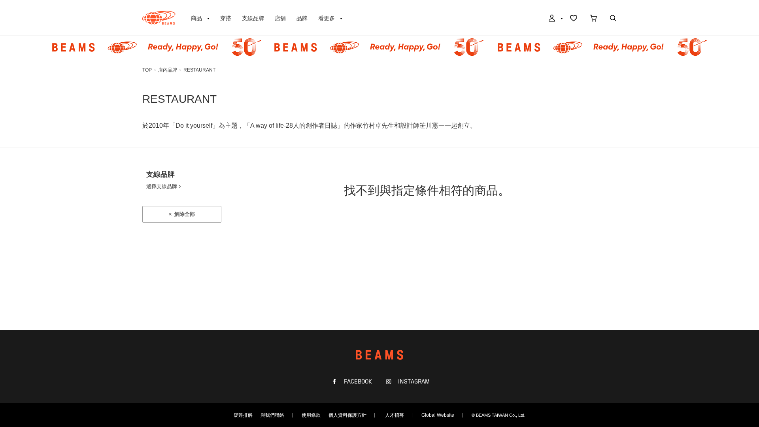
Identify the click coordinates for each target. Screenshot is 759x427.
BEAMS (159, 18)
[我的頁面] (555, 19)
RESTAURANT (199, 70)
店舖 (280, 18)
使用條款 (311, 415)
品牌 (302, 18)
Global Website (437, 415)
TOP (147, 70)
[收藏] (573, 19)
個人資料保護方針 (347, 415)
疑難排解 (243, 415)
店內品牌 (167, 70)
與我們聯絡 (272, 415)
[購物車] (593, 19)
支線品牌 (253, 18)
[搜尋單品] (613, 19)
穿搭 (225, 18)
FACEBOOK (357, 382)
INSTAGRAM (413, 382)
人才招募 (394, 415)
